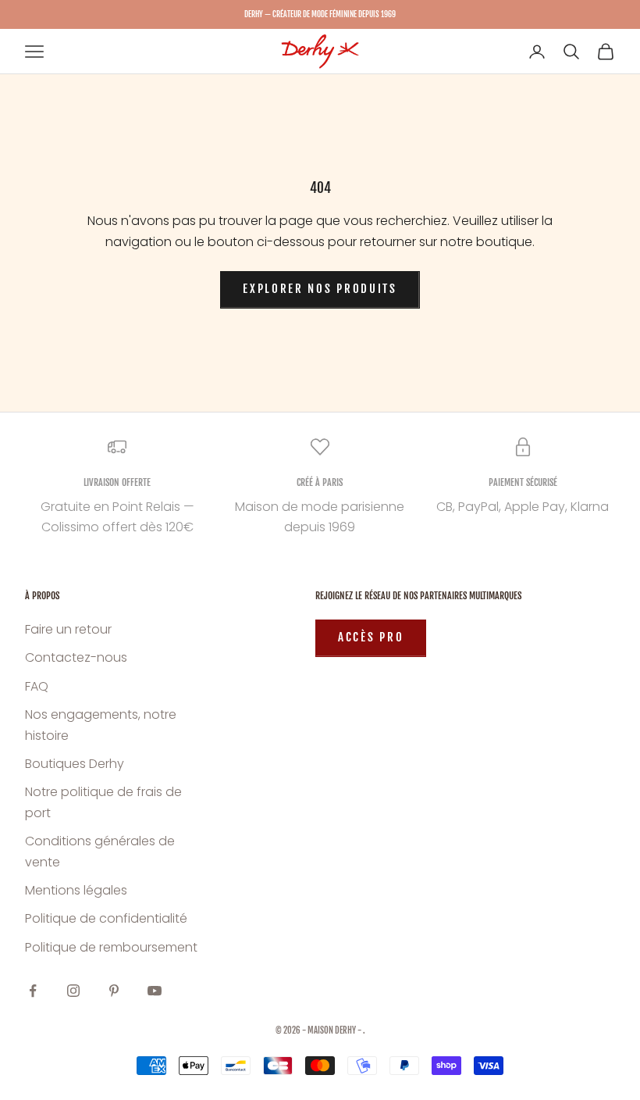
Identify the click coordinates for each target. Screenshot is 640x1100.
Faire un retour (68, 629)
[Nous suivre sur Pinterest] (114, 990)
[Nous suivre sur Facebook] (33, 990)
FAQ (36, 686)
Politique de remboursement (111, 947)
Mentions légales (76, 890)
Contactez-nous (76, 657)
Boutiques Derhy (74, 764)
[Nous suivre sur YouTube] (154, 990)
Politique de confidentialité (106, 918)
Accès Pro (371, 637)
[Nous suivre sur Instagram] (73, 990)
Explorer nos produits (320, 288)
